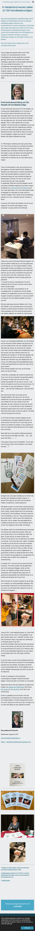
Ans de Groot (6, 880)
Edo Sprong (24, 188)
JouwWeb (17, 906)
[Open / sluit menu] (33, 2)
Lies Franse (14, 188)
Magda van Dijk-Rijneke (16, 687)
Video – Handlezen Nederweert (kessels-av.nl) (16, 742)
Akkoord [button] (27, 928)
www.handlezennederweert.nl (10, 738)
